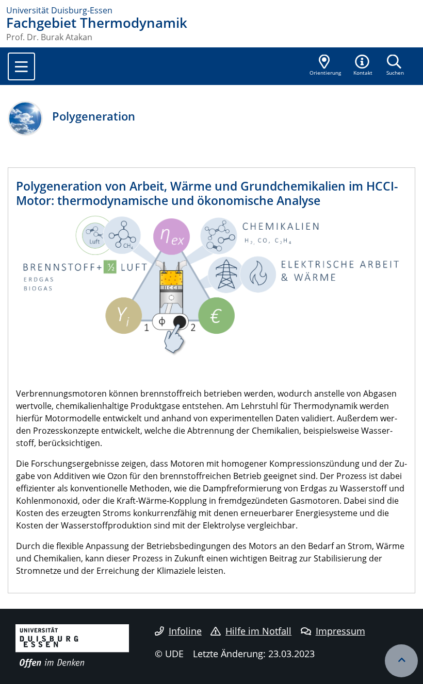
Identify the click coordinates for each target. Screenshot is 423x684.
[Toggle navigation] (21, 66)
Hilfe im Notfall (258, 631)
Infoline (185, 631)
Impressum (340, 631)
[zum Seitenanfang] (401, 660)
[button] (363, 66)
